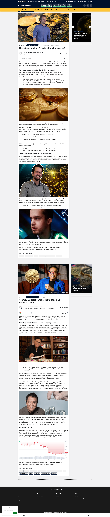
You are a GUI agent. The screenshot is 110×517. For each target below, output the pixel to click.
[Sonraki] (90, 27)
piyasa (38, 419)
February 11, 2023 (51, 139)
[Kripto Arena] (24, 5)
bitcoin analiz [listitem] (33, 470)
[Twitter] (52, 489)
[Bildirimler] (91, 5)
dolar (35, 79)
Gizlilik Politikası (6, 512)
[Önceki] (73, 27)
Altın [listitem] (21, 470)
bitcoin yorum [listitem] (51, 470)
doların (34, 205)
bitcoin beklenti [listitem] (42, 470)
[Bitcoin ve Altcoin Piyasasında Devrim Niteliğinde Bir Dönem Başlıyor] (81, 278)
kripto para (25, 430)
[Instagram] (57, 489)
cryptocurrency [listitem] (29, 255)
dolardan (55, 241)
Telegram (38, 249)
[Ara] (84, 5)
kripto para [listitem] (42, 255)
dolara (29, 148)
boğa (45, 123)
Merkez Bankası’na (24, 378)
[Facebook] (48, 489)
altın (58, 316)
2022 (27, 158)
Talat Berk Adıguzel (28, 52)
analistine (25, 144)
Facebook (58, 247)
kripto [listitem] (36, 255)
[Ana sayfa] (19, 10)
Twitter (52, 247)
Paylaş (91, 515)
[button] (88, 5)
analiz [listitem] (21, 255)
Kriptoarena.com (24, 61)
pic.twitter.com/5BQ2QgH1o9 (30, 136)
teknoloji (26, 325)
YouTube (45, 249)
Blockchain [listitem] (58, 470)
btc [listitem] (65, 470)
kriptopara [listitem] (59, 255)
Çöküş (24, 367)
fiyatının (33, 74)
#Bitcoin (24, 134)
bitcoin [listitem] (26, 470)
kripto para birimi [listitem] (50, 255)
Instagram (24, 249)
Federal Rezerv (50, 383)
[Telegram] (61, 489)
